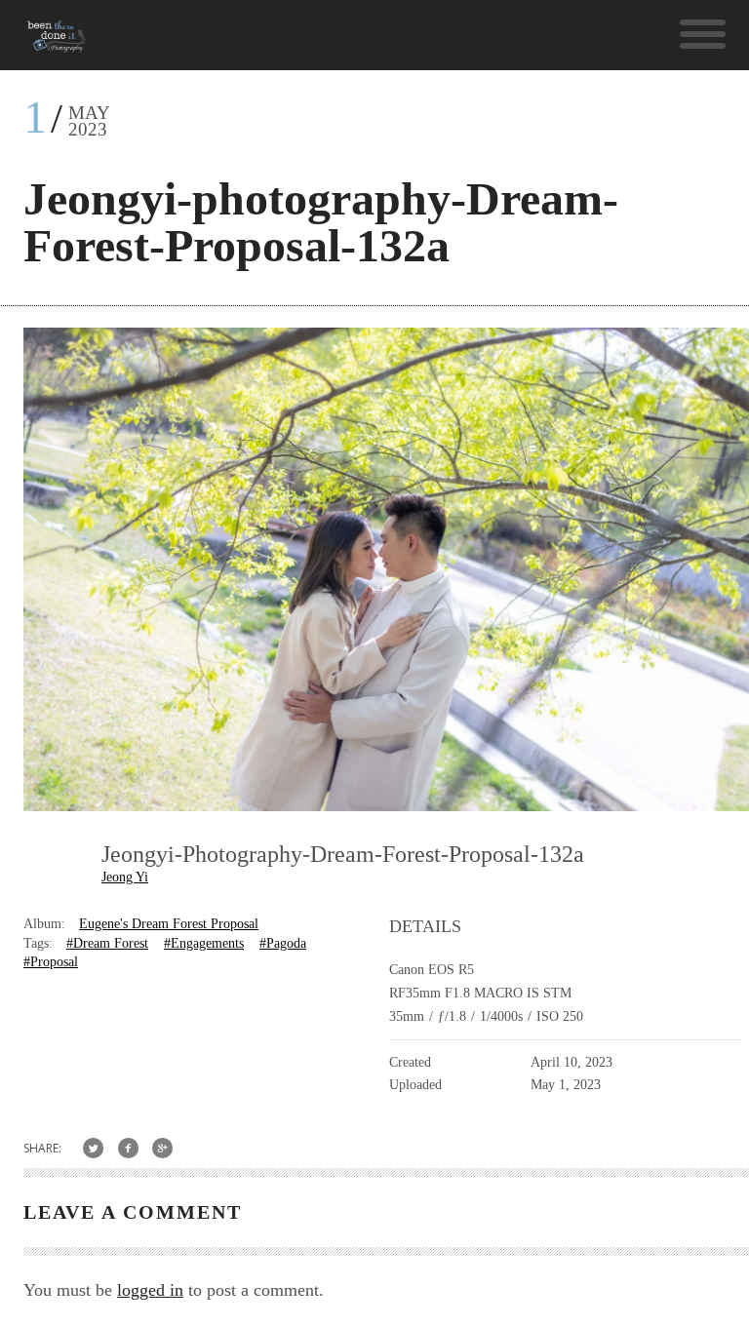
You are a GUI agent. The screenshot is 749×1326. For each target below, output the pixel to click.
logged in (150, 1290)
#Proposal (50, 962)
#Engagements (204, 943)
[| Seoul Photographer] (56, 43)
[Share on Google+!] (163, 1148)
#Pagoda (282, 943)
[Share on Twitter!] (93, 1148)
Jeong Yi (124, 877)
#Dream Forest (107, 943)
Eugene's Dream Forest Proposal (168, 923)
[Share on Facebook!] (128, 1148)
